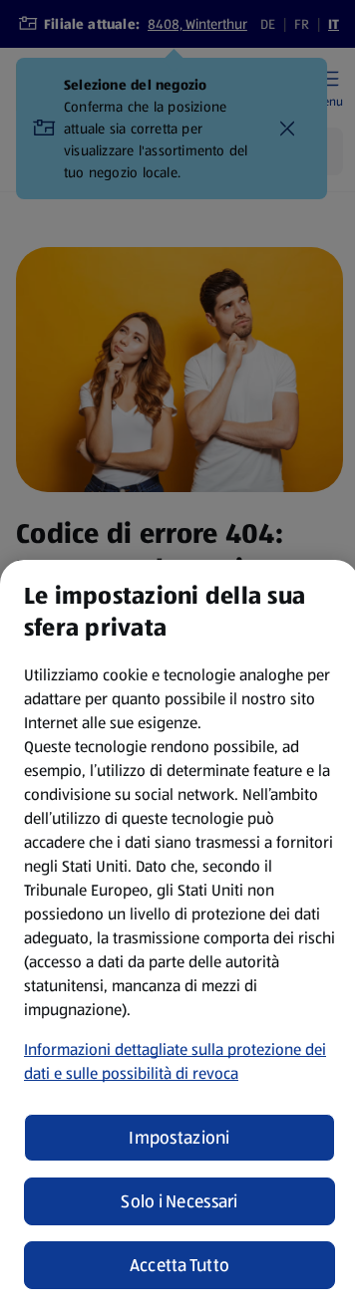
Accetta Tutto (180, 1265)
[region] (179, 934)
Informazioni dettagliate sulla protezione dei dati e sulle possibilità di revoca (175, 1061)
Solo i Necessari (179, 1201)
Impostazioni (179, 1138)
